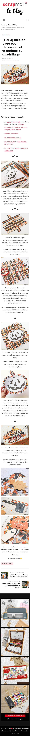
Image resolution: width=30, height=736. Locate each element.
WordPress (14, 733)
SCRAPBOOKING (7, 563)
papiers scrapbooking (15, 122)
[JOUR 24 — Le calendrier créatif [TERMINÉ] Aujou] (15, 613)
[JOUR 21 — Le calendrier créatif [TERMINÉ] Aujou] (15, 699)
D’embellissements (11, 134)
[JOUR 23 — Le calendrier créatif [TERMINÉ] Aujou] (15, 642)
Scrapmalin (8, 58)
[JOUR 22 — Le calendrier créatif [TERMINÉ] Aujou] (15, 670)
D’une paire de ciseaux (12, 138)
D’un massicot (9, 142)
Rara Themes (16, 731)
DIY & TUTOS (6, 35)
